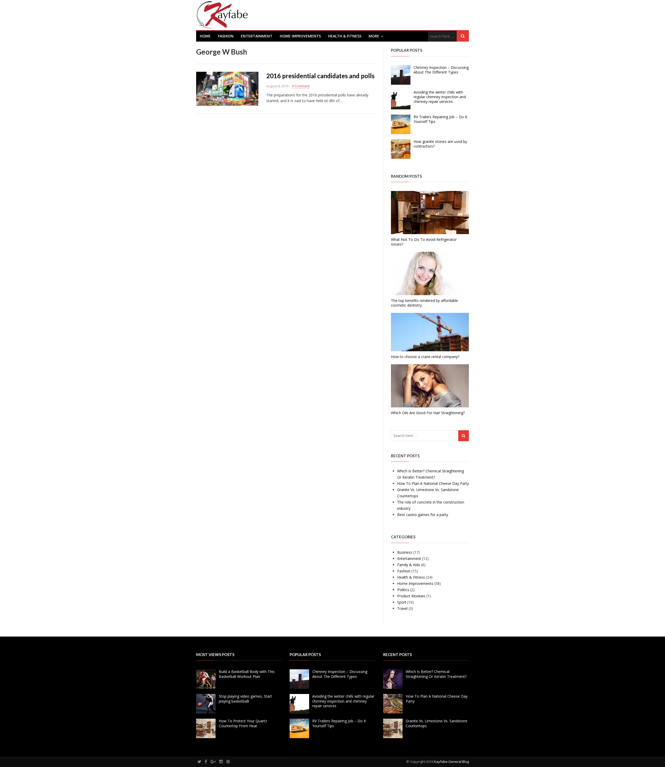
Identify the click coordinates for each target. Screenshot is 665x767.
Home (205, 36)
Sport (401, 602)
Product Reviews (411, 595)
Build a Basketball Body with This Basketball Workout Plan (247, 674)
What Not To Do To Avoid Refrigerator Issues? (424, 242)
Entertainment (256, 36)
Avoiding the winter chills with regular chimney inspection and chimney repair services (440, 97)
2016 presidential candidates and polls (320, 76)
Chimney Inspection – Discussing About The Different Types (441, 70)
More (374, 36)
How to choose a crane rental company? (425, 356)
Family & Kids (408, 564)
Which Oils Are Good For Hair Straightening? (428, 412)
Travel (402, 608)
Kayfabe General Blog (451, 761)
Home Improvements (300, 36)
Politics (403, 589)
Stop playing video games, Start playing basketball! (245, 698)
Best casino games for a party (422, 514)
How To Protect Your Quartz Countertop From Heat (243, 723)
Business (404, 552)
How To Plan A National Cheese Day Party (433, 483)
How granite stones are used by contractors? (440, 144)
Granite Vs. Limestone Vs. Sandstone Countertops (436, 723)
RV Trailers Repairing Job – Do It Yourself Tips (440, 119)
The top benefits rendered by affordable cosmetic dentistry (424, 303)
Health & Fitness (344, 36)
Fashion (226, 36)
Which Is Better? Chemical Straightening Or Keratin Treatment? (436, 674)
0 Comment (301, 86)
